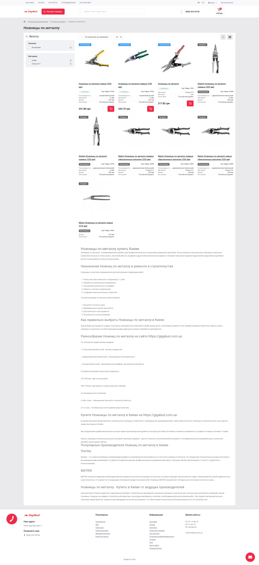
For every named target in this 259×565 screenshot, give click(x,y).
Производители (68, 3)
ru (199, 3)
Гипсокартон (100, 522)
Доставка (30, 3)
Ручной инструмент (58, 22)
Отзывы (152, 539)
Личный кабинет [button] (227, 3)
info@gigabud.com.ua (194, 532)
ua (203, 3)
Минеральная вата (103, 534)
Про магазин (85, 3)
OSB (97, 525)
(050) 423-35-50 (192, 12)
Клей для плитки (102, 537)
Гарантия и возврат (157, 531)
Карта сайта (154, 545)
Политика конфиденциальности (161, 537)
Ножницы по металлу (168, 84)
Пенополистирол (102, 531)
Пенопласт (100, 528)
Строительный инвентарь (38, 22)
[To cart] (111, 109)
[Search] (81, 11)
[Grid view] (230, 37)
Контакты (53, 3)
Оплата (41, 3)
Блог (151, 542)
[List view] (223, 37)
